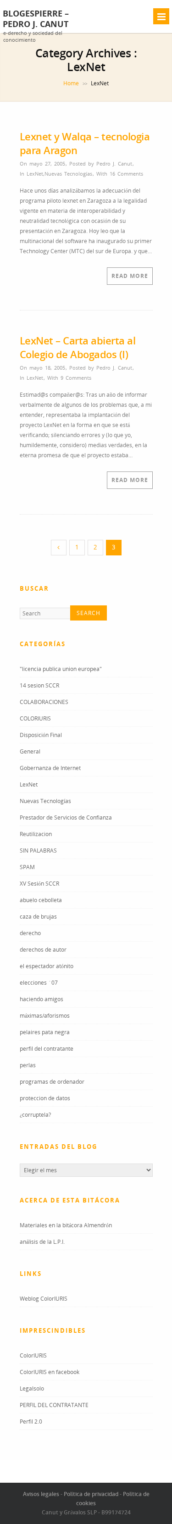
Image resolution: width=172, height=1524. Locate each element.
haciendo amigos (41, 999)
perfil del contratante (46, 1049)
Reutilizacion (36, 834)
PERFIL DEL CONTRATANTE (54, 1405)
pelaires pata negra (45, 1032)
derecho (30, 933)
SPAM (27, 867)
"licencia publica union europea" (61, 669)
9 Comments (76, 377)
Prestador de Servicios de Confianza (66, 817)
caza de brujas (38, 916)
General (30, 751)
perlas (28, 1065)
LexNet (35, 173)
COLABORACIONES (44, 702)
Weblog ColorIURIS (43, 1298)
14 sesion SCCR (39, 685)
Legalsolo (32, 1388)
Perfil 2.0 (31, 1421)
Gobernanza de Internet (50, 768)
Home (71, 83)
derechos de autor (43, 949)
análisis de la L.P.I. (42, 1242)
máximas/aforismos (45, 1016)
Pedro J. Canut (114, 163)
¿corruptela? (35, 1115)
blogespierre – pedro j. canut (36, 18)
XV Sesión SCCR (39, 883)
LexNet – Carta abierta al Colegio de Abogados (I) (78, 347)
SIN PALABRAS (38, 850)
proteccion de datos (45, 1098)
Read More (129, 276)
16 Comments (126, 173)
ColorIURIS (33, 1355)
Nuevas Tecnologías (68, 173)
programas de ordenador (52, 1082)
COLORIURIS (35, 718)
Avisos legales (41, 1494)
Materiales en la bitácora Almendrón (66, 1225)
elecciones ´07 (39, 982)
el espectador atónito (46, 966)
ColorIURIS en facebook (49, 1372)
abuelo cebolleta (41, 900)
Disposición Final (41, 735)
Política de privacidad (91, 1494)
